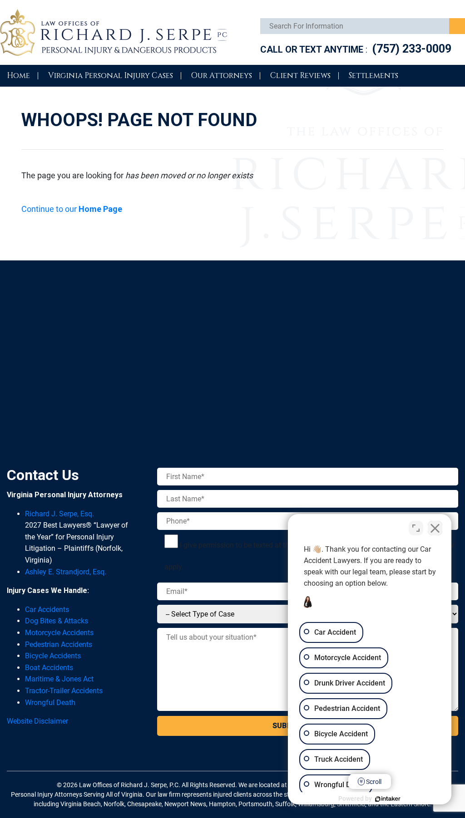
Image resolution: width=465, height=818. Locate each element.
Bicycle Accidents (53, 655)
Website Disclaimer (37, 721)
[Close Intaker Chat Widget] (435, 528)
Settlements (373, 75)
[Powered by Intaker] (387, 799)
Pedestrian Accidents (58, 644)
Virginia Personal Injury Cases (110, 75)
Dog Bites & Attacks (56, 621)
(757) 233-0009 (411, 48)
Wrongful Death (50, 702)
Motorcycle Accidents (59, 632)
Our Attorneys (221, 75)
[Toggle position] (416, 528)
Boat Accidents (49, 667)
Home (18, 75)
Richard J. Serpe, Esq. (59, 513)
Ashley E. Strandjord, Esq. (65, 572)
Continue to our (71, 209)
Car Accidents (47, 609)
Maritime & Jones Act (59, 679)
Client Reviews (300, 75)
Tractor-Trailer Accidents (64, 690)
